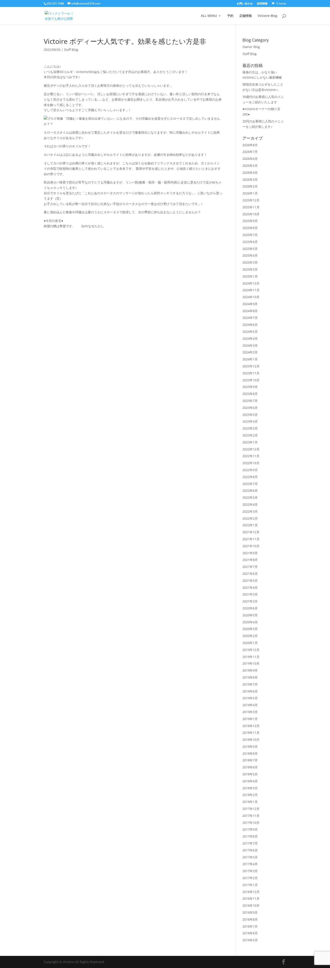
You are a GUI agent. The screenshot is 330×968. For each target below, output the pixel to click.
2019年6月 (250, 691)
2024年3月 (250, 345)
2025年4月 (250, 255)
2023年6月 (250, 408)
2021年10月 (251, 546)
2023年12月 (251, 366)
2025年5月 (250, 249)
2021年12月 (251, 532)
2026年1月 (250, 193)
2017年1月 (250, 885)
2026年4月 (250, 172)
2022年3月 (250, 511)
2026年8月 (250, 145)
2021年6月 (250, 573)
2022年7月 (250, 484)
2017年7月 (250, 843)
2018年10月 (251, 739)
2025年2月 (250, 269)
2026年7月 (250, 152)
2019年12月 (251, 650)
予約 (230, 16)
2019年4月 (250, 705)
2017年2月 (250, 878)
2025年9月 (250, 221)
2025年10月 (251, 214)
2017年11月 (251, 816)
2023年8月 (250, 394)
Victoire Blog (267, 16)
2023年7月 (250, 401)
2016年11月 (251, 898)
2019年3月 (250, 712)
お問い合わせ (245, 3)
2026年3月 (250, 179)
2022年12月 (251, 449)
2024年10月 (251, 297)
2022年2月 (250, 518)
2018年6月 (250, 767)
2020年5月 (250, 615)
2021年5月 (250, 580)
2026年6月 (250, 159)
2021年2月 (250, 601)
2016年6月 (250, 933)
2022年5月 (250, 497)
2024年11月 (251, 290)
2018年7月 (250, 760)
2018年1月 (250, 802)
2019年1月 (250, 719)
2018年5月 (250, 774)
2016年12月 (251, 892)
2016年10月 (251, 905)
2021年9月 (250, 553)
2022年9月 (250, 470)
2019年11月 (251, 657)
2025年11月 (251, 207)
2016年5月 (250, 940)
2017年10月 (251, 822)
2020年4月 (250, 622)
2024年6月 (250, 324)
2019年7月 (250, 684)
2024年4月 (250, 338)
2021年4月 (250, 587)
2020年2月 (250, 636)
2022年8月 (250, 477)
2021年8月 (250, 560)
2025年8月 (250, 228)
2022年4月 (250, 504)
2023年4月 (250, 421)
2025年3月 (250, 262)
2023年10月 (251, 380)
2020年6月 (250, 608)
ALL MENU (209, 16)
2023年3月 (250, 428)
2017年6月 (250, 850)
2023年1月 (250, 442)
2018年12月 (251, 726)
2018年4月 (250, 781)
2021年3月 (250, 594)
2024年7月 (250, 317)
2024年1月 (250, 359)
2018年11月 (251, 732)
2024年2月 (250, 352)
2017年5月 (250, 857)
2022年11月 (251, 456)
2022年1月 (250, 525)
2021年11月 (251, 539)
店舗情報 (245, 16)
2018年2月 (250, 795)
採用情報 (262, 3)
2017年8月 (250, 836)
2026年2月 (250, 186)
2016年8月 (250, 919)
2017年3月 (250, 871)
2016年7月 (250, 926)
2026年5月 (250, 165)
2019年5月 (250, 698)
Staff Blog (71, 49)
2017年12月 (251, 809)
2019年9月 (250, 670)
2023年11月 (251, 373)
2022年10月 (251, 463)
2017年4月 (250, 864)
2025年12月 (251, 200)
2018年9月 (250, 746)
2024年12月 (251, 283)
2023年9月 (250, 387)
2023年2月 (250, 435)
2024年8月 (250, 311)
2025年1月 (250, 276)
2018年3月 (250, 788)
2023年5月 (250, 414)
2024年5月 (250, 331)
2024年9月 (250, 304)
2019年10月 (251, 663)
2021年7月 (250, 566)
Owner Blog (251, 47)
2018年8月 (250, 753)
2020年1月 (250, 643)
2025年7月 (250, 235)
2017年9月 (250, 829)
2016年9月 (250, 912)
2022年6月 (250, 490)
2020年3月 (250, 629)
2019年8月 (250, 677)
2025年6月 (250, 242)
